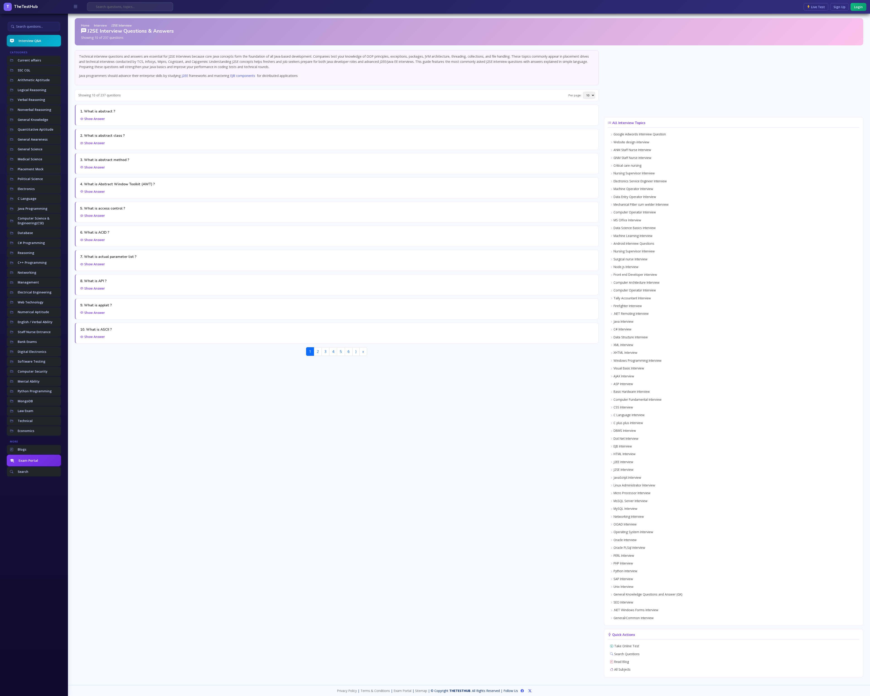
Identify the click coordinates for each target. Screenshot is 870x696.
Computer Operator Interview (634, 212)
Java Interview (623, 321)
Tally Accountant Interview (632, 298)
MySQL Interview (625, 508)
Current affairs (29, 60)
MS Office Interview (627, 220)
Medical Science (30, 159)
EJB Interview (622, 446)
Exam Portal (28, 460)
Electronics (26, 189)
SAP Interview (623, 579)
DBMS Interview (624, 430)
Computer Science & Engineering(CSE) (33, 220)
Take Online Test (626, 646)
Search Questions (626, 654)
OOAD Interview (625, 524)
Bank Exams (27, 341)
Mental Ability (28, 381)
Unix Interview (623, 586)
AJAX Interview (623, 376)
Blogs (22, 449)
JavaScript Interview (627, 477)
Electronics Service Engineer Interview (640, 181)
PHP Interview (623, 563)
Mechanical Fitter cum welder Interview (641, 204)
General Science (30, 149)
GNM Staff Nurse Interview (632, 158)
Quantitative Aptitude (35, 129)
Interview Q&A (30, 41)
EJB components (242, 75)
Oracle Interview (625, 540)
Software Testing (31, 361)
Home (85, 26)
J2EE (185, 75)
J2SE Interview (623, 469)
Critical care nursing (627, 165)
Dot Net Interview (625, 438)
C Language (27, 198)
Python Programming (35, 391)
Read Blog (621, 661)
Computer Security (32, 371)
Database (25, 233)
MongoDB (25, 401)
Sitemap (421, 691)
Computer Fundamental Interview (637, 399)
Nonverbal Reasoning (34, 109)
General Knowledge (33, 119)
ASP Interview (623, 384)
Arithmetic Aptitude (34, 80)
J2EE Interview (623, 462)
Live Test (817, 7)
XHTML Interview (625, 352)
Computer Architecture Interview (636, 282)
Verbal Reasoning (31, 100)
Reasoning (26, 253)
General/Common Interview (633, 618)
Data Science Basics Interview (634, 228)
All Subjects (622, 669)
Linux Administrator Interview (634, 485)
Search (23, 471)
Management (28, 282)
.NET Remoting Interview (631, 313)
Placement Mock (31, 169)
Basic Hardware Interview (631, 391)
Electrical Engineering (34, 292)
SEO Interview (623, 602)
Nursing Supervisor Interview (634, 173)
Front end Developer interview (635, 274)
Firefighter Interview (627, 306)
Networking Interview (628, 516)
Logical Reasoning (32, 90)
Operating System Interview (633, 532)
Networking (27, 272)
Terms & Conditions (375, 691)
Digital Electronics (32, 351)
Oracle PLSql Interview (629, 547)
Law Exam (25, 411)
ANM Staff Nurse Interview (632, 150)
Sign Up (839, 7)
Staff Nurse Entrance (34, 332)
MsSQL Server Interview (630, 501)
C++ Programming (32, 262)
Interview (100, 26)
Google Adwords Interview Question (639, 134)
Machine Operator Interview (633, 189)
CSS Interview (623, 407)
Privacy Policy (347, 691)
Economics (26, 431)
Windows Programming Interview (637, 360)
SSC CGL (24, 70)
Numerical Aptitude (33, 312)
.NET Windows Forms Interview (635, 610)
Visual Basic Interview (628, 368)
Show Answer (94, 119)
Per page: (574, 95)
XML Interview (623, 345)
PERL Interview (623, 555)
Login (858, 7)
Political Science (30, 179)
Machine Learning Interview (632, 236)
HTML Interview (624, 454)
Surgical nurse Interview (630, 259)
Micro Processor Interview (631, 493)
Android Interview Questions (633, 243)
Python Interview (625, 571)
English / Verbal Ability (35, 322)
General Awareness (33, 139)
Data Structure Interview (630, 337)
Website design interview (631, 142)
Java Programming (32, 208)
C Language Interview (629, 415)
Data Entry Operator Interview (634, 197)
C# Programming (31, 243)
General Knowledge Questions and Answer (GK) (647, 594)
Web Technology (30, 302)
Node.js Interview (625, 267)
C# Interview (622, 329)
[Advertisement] (733, 82)
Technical (25, 421)
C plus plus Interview (628, 423)
